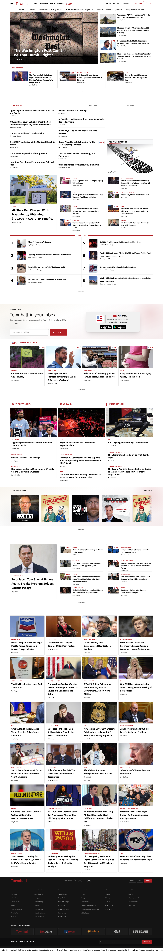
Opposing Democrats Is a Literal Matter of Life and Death (32, 112)
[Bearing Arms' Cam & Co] (85, 508)
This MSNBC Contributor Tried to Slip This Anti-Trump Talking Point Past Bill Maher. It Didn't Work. (135, 183)
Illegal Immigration (40, 913)
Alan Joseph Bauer (63, 909)
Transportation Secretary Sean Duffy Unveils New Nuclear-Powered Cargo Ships (87, 225)
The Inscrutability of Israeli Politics (27, 133)
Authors (13, 917)
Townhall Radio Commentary (90, 909)
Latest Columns (15, 902)
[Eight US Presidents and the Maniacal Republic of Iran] (93, 243)
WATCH (52, 3)
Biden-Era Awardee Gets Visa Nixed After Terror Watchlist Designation (62, 774)
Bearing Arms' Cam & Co (89, 905)
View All (147, 490)
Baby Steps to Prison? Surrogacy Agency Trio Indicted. (88, 181)
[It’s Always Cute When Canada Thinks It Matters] (93, 268)
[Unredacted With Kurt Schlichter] (116, 508)
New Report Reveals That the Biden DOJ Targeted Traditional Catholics (88, 196)
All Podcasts (85, 913)
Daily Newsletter (133, 902)
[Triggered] (55, 508)
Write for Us (108, 909)
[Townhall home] (19, 880)
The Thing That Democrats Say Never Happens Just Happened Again (87, 564)
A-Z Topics (38, 889)
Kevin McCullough (63, 902)
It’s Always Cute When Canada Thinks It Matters (77, 132)
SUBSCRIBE (138, 3)
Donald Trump (38, 902)
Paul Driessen (32, 282)
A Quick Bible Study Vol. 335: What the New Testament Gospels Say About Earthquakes (30, 123)
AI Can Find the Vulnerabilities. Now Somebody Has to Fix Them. (81, 121)
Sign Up (147, 942)
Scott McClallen (16, 223)
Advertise (107, 898)
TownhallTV (14, 913)
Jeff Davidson (104, 245)
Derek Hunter (32, 257)
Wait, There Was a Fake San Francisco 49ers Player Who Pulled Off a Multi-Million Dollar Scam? (87, 579)
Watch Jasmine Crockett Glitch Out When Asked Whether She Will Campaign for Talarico (63, 815)
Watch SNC (132, 905)
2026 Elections (38, 894)
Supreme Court (39, 917)
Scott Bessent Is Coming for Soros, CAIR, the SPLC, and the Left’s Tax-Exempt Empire (26, 860)
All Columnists (62, 917)
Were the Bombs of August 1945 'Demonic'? (79, 164)
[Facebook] (84, 880)
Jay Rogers (31, 245)
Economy (37, 905)
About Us (107, 894)
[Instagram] (80, 880)
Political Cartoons (118, 142)
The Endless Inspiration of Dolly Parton (28, 153)
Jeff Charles (123, 736)
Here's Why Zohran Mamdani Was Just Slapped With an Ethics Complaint (135, 578)
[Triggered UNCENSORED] (146, 508)
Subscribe (57, 332)
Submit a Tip (109, 905)
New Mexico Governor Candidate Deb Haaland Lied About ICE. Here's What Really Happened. (99, 732)
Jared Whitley (64, 481)
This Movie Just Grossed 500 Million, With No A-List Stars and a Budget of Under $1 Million (134, 211)
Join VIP (148, 881)
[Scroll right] (151, 506)
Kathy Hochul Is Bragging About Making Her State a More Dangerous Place (88, 591)
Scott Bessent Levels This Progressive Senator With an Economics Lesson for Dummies (135, 646)
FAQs (139, 881)
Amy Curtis (124, 197)
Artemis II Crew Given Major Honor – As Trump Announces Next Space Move (134, 815)
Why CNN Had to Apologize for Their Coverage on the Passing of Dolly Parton (136, 687)
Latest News (14, 898)
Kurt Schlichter (104, 270)
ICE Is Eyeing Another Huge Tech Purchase (128, 442)
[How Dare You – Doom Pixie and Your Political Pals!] (21, 280)
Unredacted (85, 902)
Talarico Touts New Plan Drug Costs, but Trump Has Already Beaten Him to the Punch (136, 565)
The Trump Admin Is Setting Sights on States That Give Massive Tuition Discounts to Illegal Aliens (129, 472)
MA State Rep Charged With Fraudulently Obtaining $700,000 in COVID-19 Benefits (32, 214)
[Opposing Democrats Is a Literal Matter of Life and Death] (21, 255)
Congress (37, 898)
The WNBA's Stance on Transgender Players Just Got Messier (98, 774)
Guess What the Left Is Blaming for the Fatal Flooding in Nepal (76, 143)
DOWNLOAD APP (112, 3)
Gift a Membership (134, 898)
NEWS (36, 3)
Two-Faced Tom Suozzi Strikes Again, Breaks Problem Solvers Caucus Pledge (33, 583)
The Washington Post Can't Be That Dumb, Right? (38, 52)
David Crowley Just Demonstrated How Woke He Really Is (97, 646)
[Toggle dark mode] (151, 3)
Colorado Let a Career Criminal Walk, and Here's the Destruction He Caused (26, 815)
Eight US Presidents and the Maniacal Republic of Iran (32, 143)
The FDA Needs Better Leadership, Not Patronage (76, 155)
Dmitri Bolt (14, 653)
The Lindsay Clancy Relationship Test (135, 195)
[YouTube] (89, 880)
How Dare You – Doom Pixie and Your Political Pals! (32, 163)
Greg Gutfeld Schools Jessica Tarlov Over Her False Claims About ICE (25, 732)
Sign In (132, 881)
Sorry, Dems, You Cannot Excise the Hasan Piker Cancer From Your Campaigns (26, 774)
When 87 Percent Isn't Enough (72, 110)
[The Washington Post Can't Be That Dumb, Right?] (21, 268)
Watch (13, 905)
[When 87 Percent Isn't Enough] (21, 243)
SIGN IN (126, 3)
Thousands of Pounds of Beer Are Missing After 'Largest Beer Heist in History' (86, 211)
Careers (107, 902)
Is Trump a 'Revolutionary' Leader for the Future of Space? (135, 551)
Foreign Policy (38, 909)
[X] (75, 880)
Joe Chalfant (76, 200)
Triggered (84, 898)
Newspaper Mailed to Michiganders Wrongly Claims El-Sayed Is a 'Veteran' (62, 377)
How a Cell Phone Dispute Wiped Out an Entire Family (88, 551)
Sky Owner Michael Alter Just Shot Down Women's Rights (134, 591)
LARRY (83, 894)
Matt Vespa (124, 188)
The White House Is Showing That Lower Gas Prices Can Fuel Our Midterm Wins (81, 476)
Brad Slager (61, 905)
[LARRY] (25, 508)
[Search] (146, 3)
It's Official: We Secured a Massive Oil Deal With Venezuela (135, 224)
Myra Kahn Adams (105, 284)
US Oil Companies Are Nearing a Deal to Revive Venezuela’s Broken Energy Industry (26, 646)
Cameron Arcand (126, 555)
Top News (14, 894)
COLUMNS (44, 3)
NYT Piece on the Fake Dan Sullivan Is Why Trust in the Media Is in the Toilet (61, 732)
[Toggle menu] (12, 3)
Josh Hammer (62, 913)
